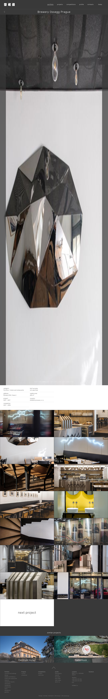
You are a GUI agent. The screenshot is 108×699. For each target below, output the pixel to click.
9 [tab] (69, 698)
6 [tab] (57, 698)
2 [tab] (41, 698)
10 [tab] (73, 698)
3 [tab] (45, 698)
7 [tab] (61, 698)
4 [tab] (49, 698)
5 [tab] (53, 698)
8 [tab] (65, 698)
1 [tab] (37, 698)
